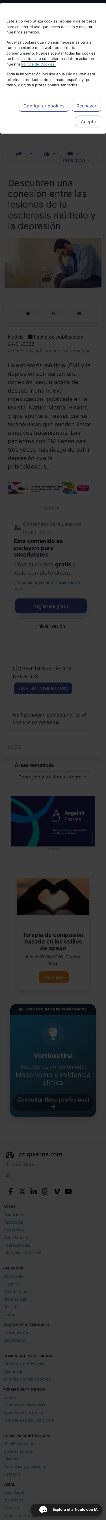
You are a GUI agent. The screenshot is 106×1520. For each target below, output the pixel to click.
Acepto (88, 121)
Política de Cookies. (38, 64)
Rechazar (86, 106)
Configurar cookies (43, 106)
